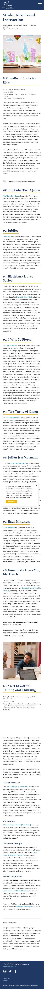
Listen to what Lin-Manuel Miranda (15, 891)
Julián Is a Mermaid (23, 457)
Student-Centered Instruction (16, 29)
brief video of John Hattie (19, 787)
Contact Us (6, 980)
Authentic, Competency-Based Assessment (20, 706)
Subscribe (11, 502)
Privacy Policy (6, 978)
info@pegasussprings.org (24, 907)
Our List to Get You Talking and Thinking (19, 688)
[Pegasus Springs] (16, 5)
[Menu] (40, 5)
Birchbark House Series (24, 297)
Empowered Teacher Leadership (12, 708)
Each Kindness (19, 521)
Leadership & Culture (20, 704)
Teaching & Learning (34, 704)
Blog (10, 25)
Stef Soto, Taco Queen (24, 190)
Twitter (10, 971)
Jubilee (13, 230)
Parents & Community (20, 25)
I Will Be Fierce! (20, 339)
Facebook (15, 971)
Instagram (5, 971)
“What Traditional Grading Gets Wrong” (17, 825)
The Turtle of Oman (23, 411)
